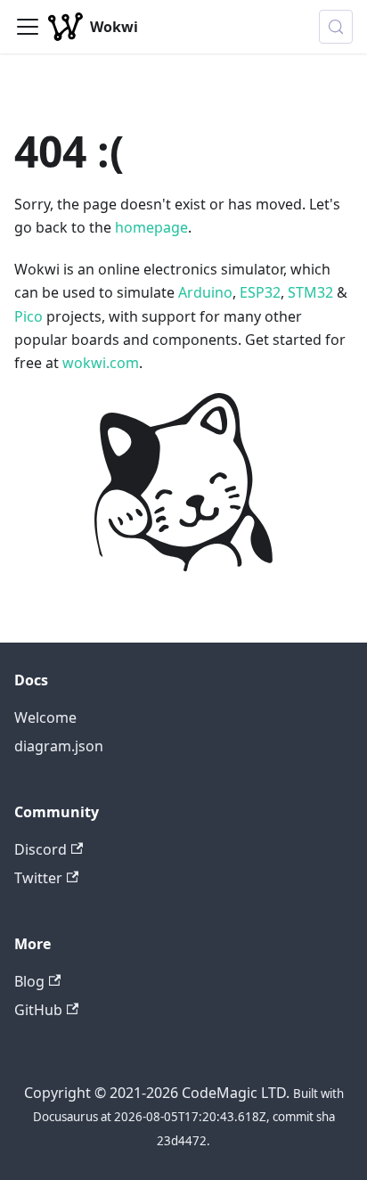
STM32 (310, 292)
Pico (28, 316)
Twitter (38, 878)
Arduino (205, 292)
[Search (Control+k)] (336, 27)
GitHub (38, 1010)
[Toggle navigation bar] (27, 26)
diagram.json (58, 746)
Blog (29, 981)
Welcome (45, 717)
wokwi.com (100, 363)
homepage (151, 227)
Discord (40, 849)
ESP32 (260, 292)
